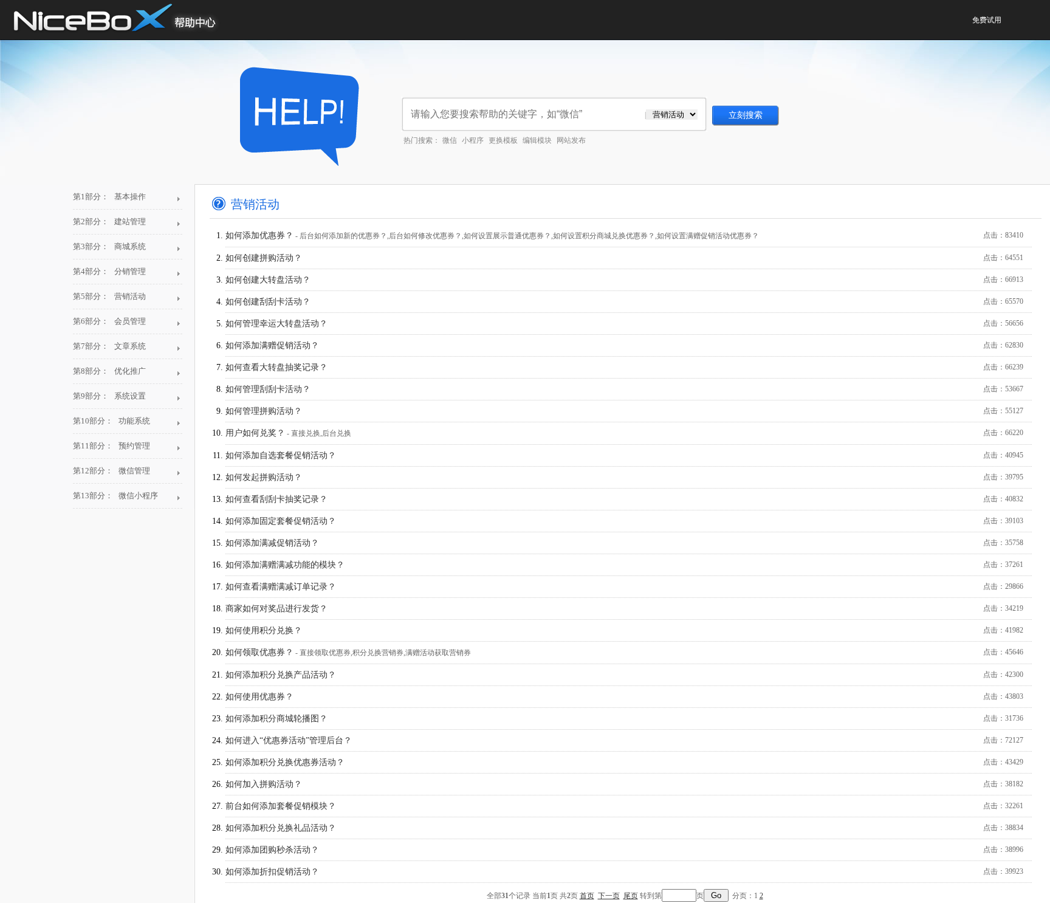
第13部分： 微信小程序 (115, 495)
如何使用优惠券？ (624, 696)
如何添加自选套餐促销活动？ (624, 455)
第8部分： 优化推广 (109, 371)
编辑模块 (537, 140)
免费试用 (986, 20)
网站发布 (571, 140)
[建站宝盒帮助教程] (296, 115)
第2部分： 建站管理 (109, 221)
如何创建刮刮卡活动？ (624, 301)
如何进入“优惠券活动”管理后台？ (624, 740)
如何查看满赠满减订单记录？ (624, 586)
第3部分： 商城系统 (109, 246)
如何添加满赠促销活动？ (624, 345)
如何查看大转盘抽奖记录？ (624, 367)
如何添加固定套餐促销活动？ (624, 521)
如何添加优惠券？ (624, 235)
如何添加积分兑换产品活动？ (624, 674)
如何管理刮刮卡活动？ (624, 389)
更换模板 (503, 140)
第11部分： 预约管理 (111, 445)
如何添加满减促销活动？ (624, 543)
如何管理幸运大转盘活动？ (624, 323)
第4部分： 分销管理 (109, 271)
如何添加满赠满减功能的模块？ (624, 564)
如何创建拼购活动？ (624, 258)
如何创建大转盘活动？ (624, 279)
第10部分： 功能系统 (111, 420)
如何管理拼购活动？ (624, 411)
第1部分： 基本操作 (109, 196)
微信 (449, 140)
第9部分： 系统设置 (109, 395)
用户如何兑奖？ (624, 433)
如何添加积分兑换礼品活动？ (624, 828)
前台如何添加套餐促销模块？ (624, 806)
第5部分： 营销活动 (109, 296)
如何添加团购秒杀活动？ (624, 849)
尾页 (630, 895)
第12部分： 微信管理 (111, 470)
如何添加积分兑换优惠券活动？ (624, 762)
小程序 (473, 140)
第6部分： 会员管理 (109, 321)
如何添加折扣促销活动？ (624, 871)
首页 (587, 895)
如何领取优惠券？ (624, 652)
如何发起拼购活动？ (624, 477)
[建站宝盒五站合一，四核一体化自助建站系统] (123, 19)
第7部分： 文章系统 (109, 346)
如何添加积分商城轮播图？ (624, 718)
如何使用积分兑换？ (624, 630)
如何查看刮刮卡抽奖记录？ (624, 499)
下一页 (609, 895)
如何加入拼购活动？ (624, 784)
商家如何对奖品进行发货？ (624, 608)
